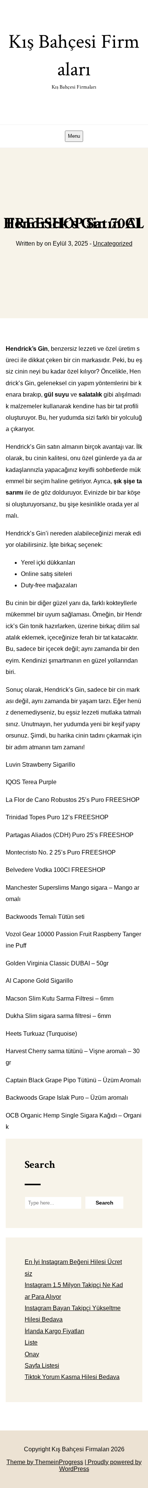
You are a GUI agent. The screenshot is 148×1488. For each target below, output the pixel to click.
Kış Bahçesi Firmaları (74, 59)
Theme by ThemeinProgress (44, 1462)
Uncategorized (112, 243)
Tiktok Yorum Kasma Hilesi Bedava (72, 1377)
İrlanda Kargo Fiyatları (54, 1331)
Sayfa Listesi (42, 1365)
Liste (31, 1342)
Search (40, 1165)
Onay (32, 1354)
